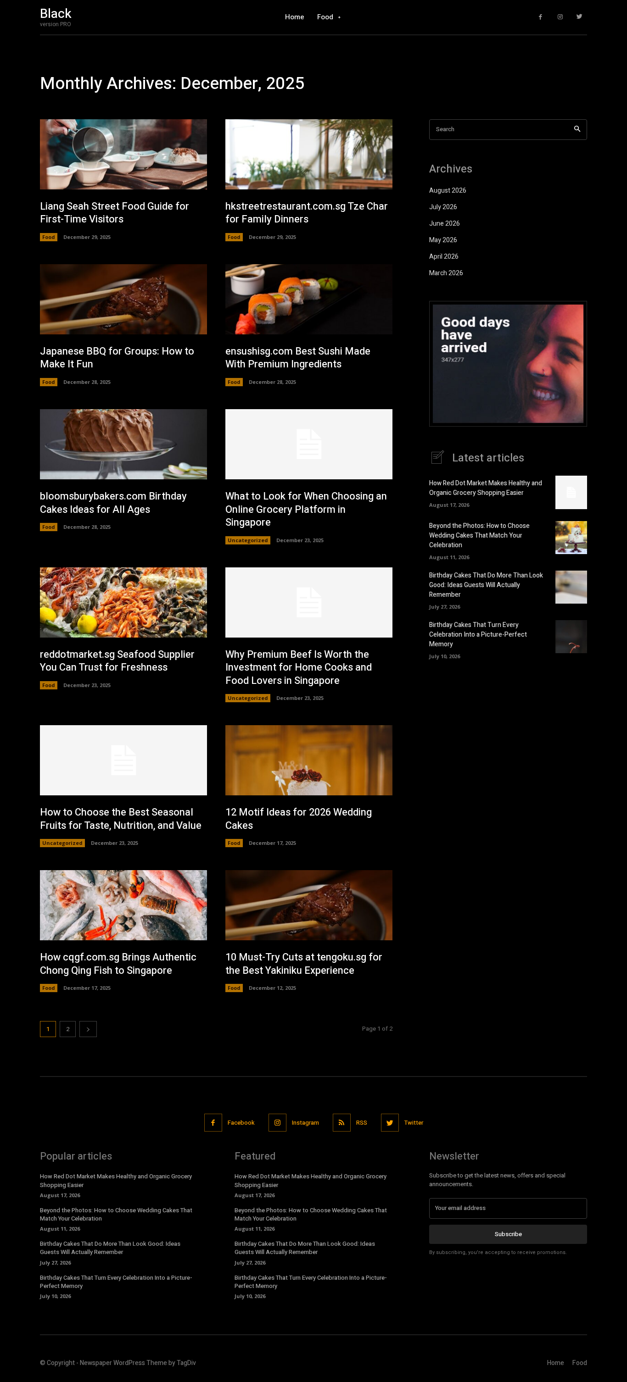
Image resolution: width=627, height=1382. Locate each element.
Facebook (241, 1122)
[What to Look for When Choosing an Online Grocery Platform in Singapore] (308, 444)
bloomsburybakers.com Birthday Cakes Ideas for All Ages (113, 503)
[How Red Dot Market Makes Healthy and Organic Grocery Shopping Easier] (571, 492)
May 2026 (443, 240)
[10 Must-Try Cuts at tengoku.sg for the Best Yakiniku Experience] (308, 905)
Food (48, 236)
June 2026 (444, 223)
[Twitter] (579, 17)
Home (555, 1363)
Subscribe (508, 1234)
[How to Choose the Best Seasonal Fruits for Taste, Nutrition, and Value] (123, 760)
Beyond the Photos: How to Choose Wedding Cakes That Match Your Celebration (479, 535)
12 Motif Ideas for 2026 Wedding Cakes (298, 819)
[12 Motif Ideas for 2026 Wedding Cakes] (308, 760)
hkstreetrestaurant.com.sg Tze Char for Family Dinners (306, 213)
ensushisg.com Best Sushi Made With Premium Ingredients (297, 358)
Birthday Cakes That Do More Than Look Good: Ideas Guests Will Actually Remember (486, 585)
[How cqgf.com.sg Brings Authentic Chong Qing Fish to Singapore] (123, 905)
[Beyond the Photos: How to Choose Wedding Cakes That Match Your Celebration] (571, 537)
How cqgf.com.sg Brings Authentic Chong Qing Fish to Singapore (118, 964)
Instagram (305, 1122)
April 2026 (444, 256)
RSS (361, 1122)
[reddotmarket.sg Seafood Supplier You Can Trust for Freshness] (123, 602)
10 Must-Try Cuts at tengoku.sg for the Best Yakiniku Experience (303, 964)
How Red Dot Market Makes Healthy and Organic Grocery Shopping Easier (485, 488)
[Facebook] (540, 17)
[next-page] (88, 1029)
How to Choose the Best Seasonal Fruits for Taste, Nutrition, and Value (121, 819)
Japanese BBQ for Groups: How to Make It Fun (117, 358)
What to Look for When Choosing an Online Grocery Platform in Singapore (306, 509)
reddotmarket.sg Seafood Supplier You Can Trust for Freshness (117, 661)
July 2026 (443, 207)
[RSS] (342, 1123)
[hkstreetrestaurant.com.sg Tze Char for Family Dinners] (308, 154)
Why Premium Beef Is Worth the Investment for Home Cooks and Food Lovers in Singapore (298, 667)
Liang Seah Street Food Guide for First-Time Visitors (114, 213)
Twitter (413, 1122)
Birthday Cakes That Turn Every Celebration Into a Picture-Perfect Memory (478, 634)
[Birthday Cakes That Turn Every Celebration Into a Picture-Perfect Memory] (571, 636)
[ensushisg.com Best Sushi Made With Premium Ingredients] (308, 299)
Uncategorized (248, 540)
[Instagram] (560, 17)
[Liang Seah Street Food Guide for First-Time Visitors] (123, 154)
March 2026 (446, 273)
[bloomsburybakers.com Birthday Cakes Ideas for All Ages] (123, 444)
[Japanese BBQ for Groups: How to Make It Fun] (123, 299)
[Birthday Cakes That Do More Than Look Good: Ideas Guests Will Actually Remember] (571, 587)
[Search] (577, 129)
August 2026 (447, 190)
